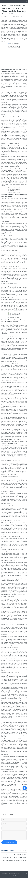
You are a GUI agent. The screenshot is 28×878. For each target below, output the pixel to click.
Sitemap (14, 875)
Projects (24, 850)
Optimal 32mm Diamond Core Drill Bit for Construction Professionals (21, 860)
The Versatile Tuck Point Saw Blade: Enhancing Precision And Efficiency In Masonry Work (12, 854)
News (20, 850)
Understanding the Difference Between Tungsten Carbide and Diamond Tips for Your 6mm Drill (8, 857)
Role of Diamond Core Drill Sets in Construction (8, 860)
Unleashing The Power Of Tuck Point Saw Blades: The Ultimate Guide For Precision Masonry (21, 854)
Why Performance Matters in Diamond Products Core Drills (21, 857)
